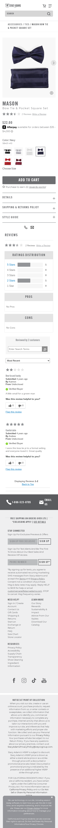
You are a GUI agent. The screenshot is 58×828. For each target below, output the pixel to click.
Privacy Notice (33, 808)
